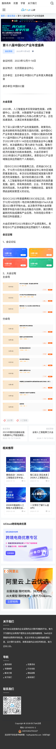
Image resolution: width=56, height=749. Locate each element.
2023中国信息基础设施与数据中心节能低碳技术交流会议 (13, 435)
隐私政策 (31, 673)
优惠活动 (31, 664)
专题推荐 (8, 669)
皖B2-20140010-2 (28, 727)
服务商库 (8, 664)
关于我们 (8, 677)
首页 (3, 16)
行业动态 (31, 669)
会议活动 (11, 16)
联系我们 (31, 677)
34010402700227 (30, 731)
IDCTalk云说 (35, 723)
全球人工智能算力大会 (42, 432)
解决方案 (8, 673)
